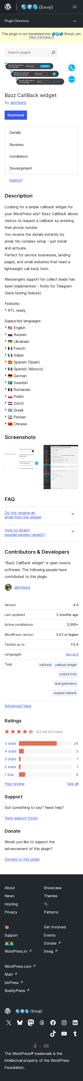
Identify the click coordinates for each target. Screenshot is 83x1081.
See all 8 (72, 654)
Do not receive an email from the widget (23, 515)
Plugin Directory (17, 21)
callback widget (66, 664)
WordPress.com (20, 966)
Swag (51, 951)
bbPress (14, 982)
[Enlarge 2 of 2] (72, 451)
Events (50, 935)
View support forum (21, 818)
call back (45, 664)
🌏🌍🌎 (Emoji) (28, 1011)
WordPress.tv (18, 951)
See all (72, 783)
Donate (52, 943)
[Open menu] (75, 7)
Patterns (51, 912)
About (10, 888)
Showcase (53, 888)
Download (16, 115)
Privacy (11, 912)
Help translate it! (41, 37)
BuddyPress (17, 990)
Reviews (16, 144)
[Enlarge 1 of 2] (33, 451)
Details (15, 132)
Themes (50, 896)
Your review (14, 783)
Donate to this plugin (22, 859)
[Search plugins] (53, 52)
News (9, 896)
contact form (68, 674)
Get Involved (55, 927)
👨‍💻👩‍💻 (9, 943)
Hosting (11, 904)
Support (16, 180)
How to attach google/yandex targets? (25, 532)
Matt (11, 974)
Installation (18, 156)
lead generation (66, 683)
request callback (65, 693)
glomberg (18, 102)
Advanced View (18, 706)
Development (20, 168)
